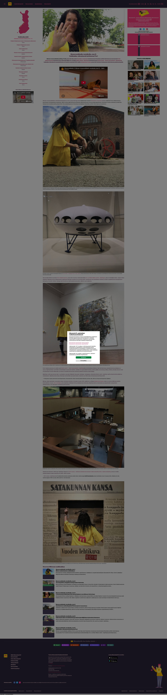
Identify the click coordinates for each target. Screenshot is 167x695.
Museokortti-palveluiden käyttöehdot (78, 344)
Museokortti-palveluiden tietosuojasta (79, 342)
